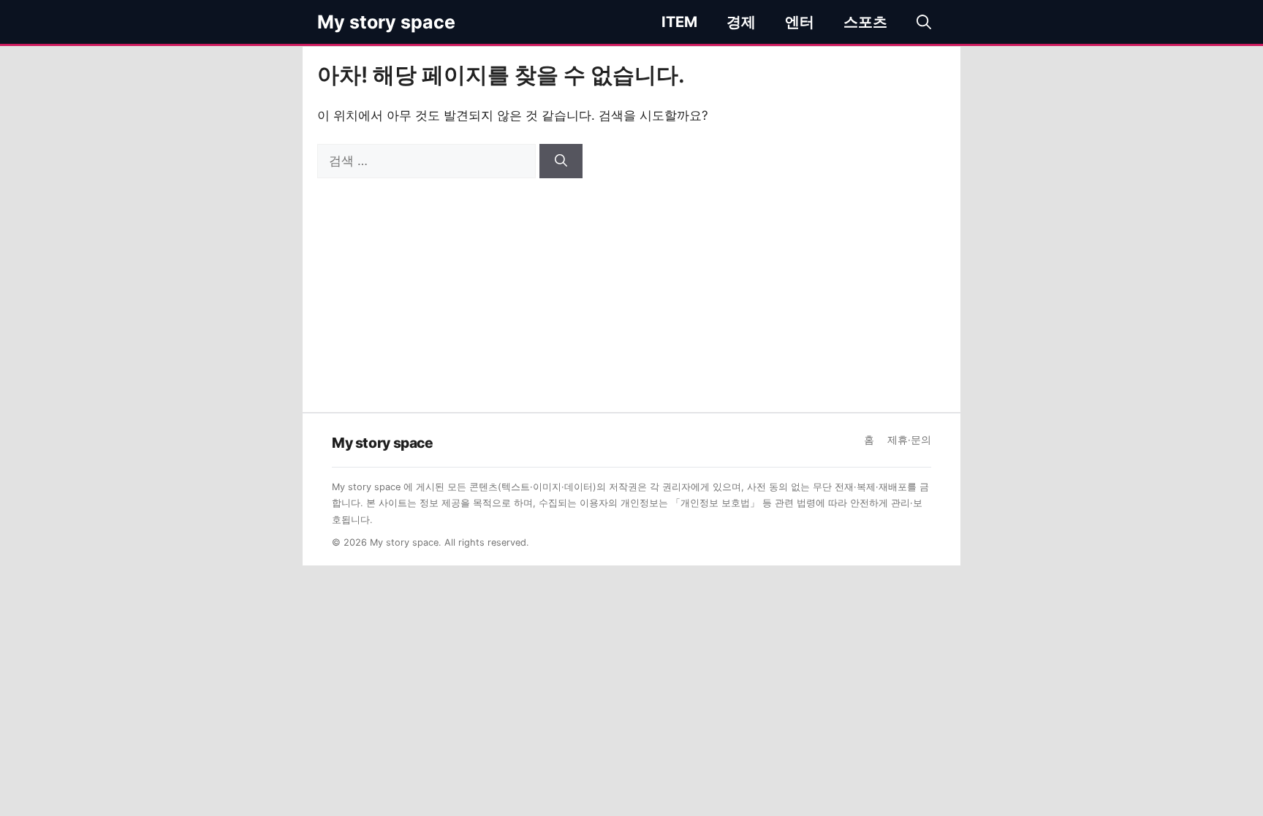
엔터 (799, 22)
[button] (924, 22)
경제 (741, 22)
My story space (386, 22)
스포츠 (865, 22)
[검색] (561, 161)
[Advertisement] (631, 288)
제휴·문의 (909, 440)
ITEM (679, 22)
